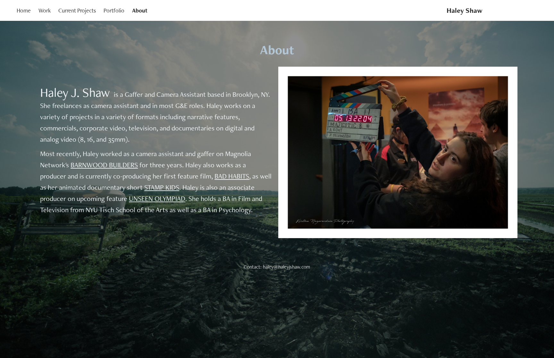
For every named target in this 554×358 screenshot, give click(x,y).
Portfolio (114, 10)
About (139, 10)
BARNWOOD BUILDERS (104, 164)
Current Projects (77, 10)
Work (44, 10)
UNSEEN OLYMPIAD (157, 198)
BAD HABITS (231, 175)
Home (24, 10)
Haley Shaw (465, 10)
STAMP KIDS (161, 187)
